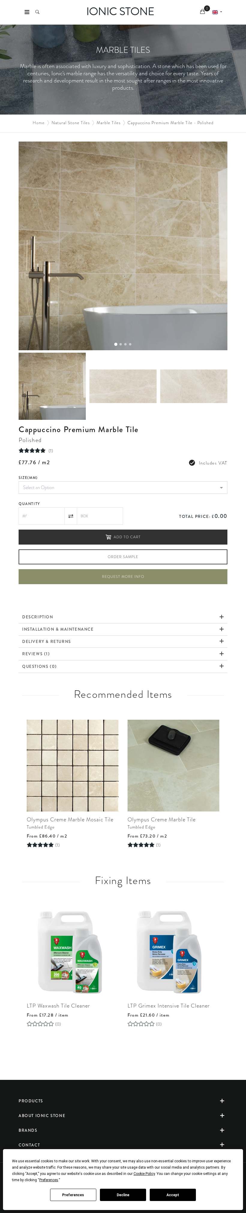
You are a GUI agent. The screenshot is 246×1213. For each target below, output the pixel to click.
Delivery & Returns (46, 641)
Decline (123, 1195)
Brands (28, 1130)
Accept (172, 1195)
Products (31, 1101)
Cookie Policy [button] (144, 1174)
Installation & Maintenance (58, 629)
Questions (39, 666)
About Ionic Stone (42, 1116)
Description (37, 617)
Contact (29, 1145)
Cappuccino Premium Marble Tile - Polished (171, 123)
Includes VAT (213, 463)
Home (39, 123)
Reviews (36, 654)
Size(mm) (28, 477)
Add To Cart (127, 537)
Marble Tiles (109, 123)
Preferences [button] (48, 1180)
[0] (203, 12)
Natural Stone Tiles (71, 123)
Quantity (29, 503)
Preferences (73, 1195)
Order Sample (123, 557)
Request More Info (123, 576)
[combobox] (123, 488)
